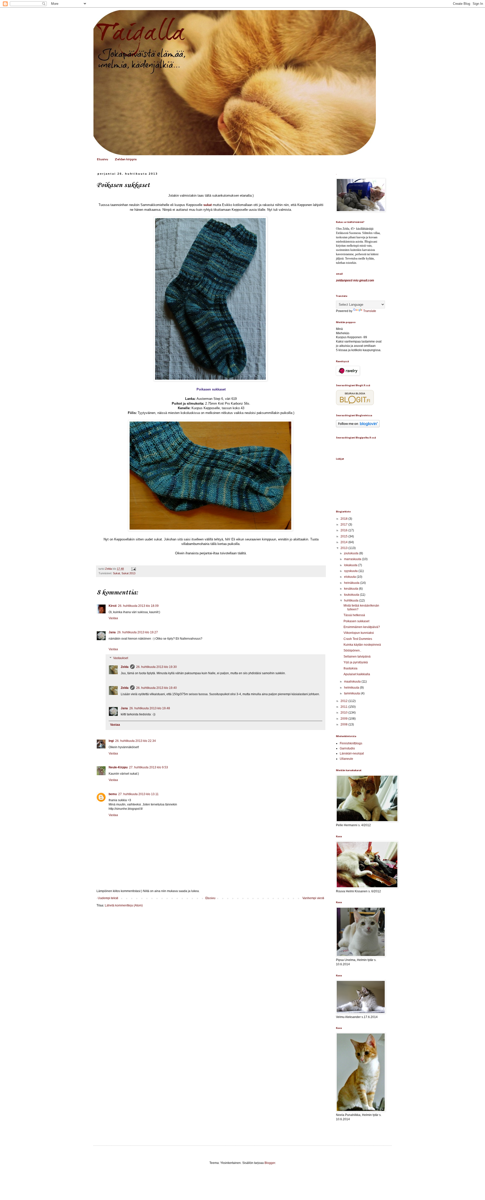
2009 (344, 718)
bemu (113, 794)
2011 (344, 707)
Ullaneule (346, 759)
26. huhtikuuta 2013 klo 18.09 (138, 606)
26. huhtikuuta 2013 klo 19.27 (137, 632)
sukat (208, 205)
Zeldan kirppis (126, 159)
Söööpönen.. (352, 650)
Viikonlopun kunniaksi (359, 633)
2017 (344, 524)
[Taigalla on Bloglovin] (358, 426)
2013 (344, 548)
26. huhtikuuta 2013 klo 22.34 (135, 741)
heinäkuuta (352, 583)
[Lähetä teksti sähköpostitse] (133, 568)
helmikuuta (352, 687)
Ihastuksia (350, 668)
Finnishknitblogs (351, 743)
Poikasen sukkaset (356, 621)
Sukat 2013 (128, 573)
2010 (344, 712)
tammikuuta (352, 693)
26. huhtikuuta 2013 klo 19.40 (156, 688)
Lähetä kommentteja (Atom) (124, 905)
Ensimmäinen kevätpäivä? (362, 627)
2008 (344, 724)
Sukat (116, 573)
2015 (344, 536)
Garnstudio (347, 748)
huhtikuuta (351, 600)
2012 (344, 701)
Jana (112, 632)
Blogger (269, 1163)
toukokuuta (352, 594)
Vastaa (113, 618)
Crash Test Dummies (358, 639)
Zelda (125, 667)
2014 (344, 542)
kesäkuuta (351, 588)
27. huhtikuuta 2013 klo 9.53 (148, 767)
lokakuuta (351, 565)
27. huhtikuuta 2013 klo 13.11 (138, 794)
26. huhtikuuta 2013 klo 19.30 (156, 667)
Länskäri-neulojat (352, 753)
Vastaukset (120, 658)
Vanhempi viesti (313, 898)
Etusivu (102, 159)
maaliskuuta (352, 681)
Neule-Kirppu (118, 767)
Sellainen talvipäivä (357, 656)
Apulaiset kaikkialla (357, 674)
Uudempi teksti (108, 898)
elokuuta (350, 577)
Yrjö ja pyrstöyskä (356, 662)
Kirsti (112, 606)
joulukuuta (351, 553)
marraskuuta (353, 559)
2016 (344, 530)
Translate (369, 311)
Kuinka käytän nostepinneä (362, 644)
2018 (344, 518)
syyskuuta (351, 571)
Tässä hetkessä (354, 615)
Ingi (111, 741)
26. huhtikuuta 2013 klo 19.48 (149, 708)
